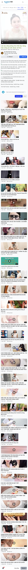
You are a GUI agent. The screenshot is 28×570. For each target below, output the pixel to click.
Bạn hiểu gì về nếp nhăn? (7, 153)
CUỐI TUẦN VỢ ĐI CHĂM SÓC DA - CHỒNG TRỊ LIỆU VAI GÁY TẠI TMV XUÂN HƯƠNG (14, 252)
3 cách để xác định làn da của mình (9, 266)
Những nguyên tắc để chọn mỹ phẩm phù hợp (12, 339)
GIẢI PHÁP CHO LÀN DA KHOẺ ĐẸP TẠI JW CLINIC (13, 208)
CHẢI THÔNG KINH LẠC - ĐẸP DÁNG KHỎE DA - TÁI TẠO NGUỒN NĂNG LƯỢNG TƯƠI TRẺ (14, 353)
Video (20, 7)
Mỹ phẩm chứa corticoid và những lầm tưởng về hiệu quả (13, 310)
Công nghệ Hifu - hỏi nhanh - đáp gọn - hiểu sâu (13, 166)
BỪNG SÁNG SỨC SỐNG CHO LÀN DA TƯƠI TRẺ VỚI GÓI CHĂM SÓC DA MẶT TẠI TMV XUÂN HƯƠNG (14, 325)
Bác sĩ (15, 7)
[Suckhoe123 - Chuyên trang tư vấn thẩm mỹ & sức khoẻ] (8, 2)
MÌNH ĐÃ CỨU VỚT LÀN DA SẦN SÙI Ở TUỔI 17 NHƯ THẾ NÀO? (13, 469)
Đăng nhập (16, 568)
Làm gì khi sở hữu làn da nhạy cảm (9, 442)
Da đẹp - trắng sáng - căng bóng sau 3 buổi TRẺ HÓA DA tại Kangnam (13, 110)
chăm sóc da (22, 62)
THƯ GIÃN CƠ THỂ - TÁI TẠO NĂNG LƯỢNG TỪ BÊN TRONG (13, 549)
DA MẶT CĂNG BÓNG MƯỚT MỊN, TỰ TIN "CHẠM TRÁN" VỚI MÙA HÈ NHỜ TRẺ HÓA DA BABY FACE (14, 368)
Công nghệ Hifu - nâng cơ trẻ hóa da (10, 139)
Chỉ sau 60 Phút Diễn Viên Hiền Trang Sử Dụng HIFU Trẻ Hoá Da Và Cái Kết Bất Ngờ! (14, 193)
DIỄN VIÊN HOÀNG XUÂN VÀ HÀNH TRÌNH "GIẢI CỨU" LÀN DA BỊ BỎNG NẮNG (13, 496)
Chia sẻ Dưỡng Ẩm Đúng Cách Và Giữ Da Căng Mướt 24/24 (13, 413)
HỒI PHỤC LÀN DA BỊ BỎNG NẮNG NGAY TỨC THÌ (13, 522)
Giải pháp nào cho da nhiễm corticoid (10, 179)
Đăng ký (23, 568)
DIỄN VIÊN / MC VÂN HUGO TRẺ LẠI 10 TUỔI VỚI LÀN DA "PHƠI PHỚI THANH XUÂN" (13, 398)
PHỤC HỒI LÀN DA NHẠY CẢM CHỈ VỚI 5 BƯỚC (13, 509)
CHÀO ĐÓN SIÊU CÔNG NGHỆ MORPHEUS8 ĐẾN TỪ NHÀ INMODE (13, 295)
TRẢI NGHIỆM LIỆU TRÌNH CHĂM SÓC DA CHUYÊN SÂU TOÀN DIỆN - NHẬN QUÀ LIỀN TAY (14, 428)
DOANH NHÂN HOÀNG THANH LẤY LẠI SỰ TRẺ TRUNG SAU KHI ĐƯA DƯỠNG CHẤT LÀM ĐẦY (13, 535)
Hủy (25, 96)
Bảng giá (11, 7)
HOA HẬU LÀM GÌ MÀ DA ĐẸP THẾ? (10, 483)
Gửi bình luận (18, 96)
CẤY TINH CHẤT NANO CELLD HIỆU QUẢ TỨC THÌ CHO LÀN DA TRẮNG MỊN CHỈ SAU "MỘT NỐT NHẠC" (13, 237)
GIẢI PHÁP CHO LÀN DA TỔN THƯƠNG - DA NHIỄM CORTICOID (14, 222)
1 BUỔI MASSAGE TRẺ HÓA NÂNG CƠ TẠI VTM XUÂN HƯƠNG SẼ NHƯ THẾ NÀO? (13, 455)
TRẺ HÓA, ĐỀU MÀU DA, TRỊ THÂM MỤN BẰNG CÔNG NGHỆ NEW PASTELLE (12, 125)
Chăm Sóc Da (6, 7)
